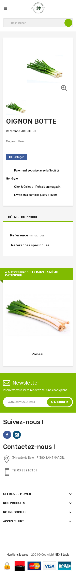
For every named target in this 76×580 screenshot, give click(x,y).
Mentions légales (17, 554)
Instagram (17, 435)
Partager (18, 156)
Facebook (7, 435)
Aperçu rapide (38, 315)
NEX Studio (62, 554)
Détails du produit (23, 217)
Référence (19, 235)
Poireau (38, 354)
